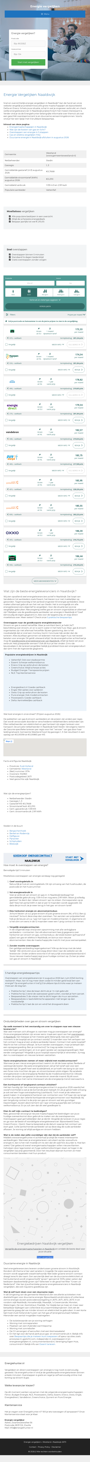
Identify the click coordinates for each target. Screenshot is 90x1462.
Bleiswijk (13, 844)
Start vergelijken (45, 1257)
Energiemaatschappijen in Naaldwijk (28, 127)
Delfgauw (14, 836)
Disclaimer (56, 1447)
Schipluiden (15, 841)
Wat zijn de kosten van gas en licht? (27, 129)
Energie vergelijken (45, 6)
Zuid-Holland (26, 766)
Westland (26, 769)
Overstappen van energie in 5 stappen (28, 132)
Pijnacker (14, 838)
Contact (32, 1447)
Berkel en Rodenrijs (19, 833)
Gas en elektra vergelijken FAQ (24, 135)
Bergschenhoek (17, 831)
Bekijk (77, 369)
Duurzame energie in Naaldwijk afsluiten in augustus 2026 (39, 137)
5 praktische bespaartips (59, 617)
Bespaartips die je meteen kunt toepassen (36, 1336)
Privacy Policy (44, 1447)
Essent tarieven (47, 1344)
